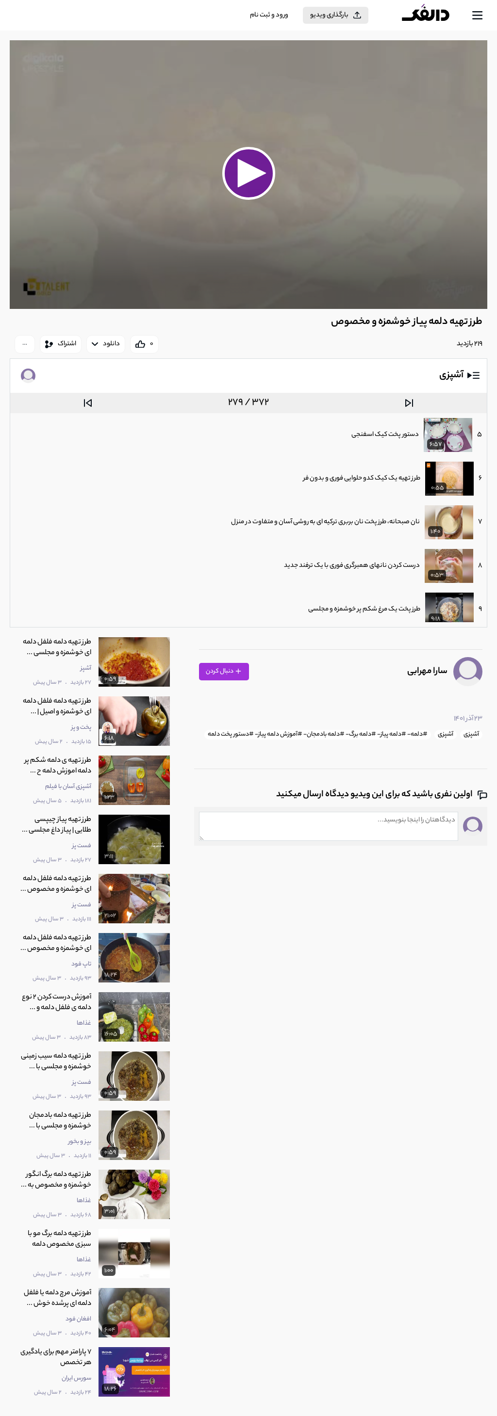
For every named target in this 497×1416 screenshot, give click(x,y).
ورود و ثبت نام (269, 15)
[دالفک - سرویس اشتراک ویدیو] (433, 15)
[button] (248, 173)
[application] (248, 174)
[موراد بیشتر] (25, 344)
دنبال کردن (220, 671)
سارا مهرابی (427, 671)
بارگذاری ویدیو (329, 15)
